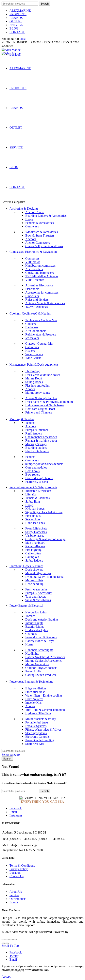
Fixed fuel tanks (35, 692)
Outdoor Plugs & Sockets (41, 667)
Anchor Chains (34, 212)
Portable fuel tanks (36, 722)
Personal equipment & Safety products (33, 487)
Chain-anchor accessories (41, 437)
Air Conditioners (35, 331)
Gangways (32, 226)
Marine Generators (37, 664)
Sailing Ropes (34, 382)
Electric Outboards (37, 451)
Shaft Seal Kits (34, 743)
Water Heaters (34, 354)
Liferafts (30, 494)
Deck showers (34, 569)
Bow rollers (32, 474)
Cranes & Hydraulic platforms (44, 246)
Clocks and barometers (39, 272)
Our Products (17, 898)
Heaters (30, 350)
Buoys (29, 219)
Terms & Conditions (22, 865)
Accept (6, 976)
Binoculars (32, 296)
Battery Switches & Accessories (45, 657)
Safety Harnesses (36, 532)
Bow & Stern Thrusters (39, 235)
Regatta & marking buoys (41, 440)
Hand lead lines (35, 523)
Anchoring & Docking (23, 208)
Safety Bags (32, 501)
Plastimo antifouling (37, 385)
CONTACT (17, 32)
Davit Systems (34, 699)
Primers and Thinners (38, 412)
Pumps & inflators (36, 430)
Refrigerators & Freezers (40, 334)
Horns (29, 644)
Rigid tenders (33, 433)
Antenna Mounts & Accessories (45, 303)
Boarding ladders (36, 447)
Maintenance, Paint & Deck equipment (33, 364)
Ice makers (32, 338)
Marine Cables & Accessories (43, 660)
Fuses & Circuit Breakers (41, 637)
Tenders (30, 422)
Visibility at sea (34, 535)
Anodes (30, 389)
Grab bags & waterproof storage (45, 539)
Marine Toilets (34, 580)
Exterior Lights (34, 626)
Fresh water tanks (36, 589)
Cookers (30, 323)
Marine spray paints (37, 392)
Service (14, 895)
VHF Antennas (34, 279)
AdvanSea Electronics (39, 285)
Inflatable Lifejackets (38, 490)
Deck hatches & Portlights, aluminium (49, 401)
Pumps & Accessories (38, 593)
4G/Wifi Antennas (36, 306)
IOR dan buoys (34, 508)
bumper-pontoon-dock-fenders (44, 464)
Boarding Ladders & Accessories (45, 215)
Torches (30, 616)
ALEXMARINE (20, 10)
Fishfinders (32, 289)
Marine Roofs (33, 378)
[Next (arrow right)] (7, 943)
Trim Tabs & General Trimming (45, 709)
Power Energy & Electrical (26, 605)
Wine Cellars (33, 357)
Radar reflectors (35, 546)
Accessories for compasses (42, 292)
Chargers (31, 633)
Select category (11, 754)
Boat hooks (32, 471)
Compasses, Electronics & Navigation (33, 251)
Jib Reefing (32, 371)
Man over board (35, 542)
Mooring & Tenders (21, 419)
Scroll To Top (10, 945)
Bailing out (32, 557)
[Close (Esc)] (3, 939)
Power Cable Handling (39, 740)
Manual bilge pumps (38, 573)
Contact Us (16, 876)
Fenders (30, 456)
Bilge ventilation (35, 688)
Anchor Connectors (37, 242)
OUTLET (15, 21)
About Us (15, 891)
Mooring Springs (35, 444)
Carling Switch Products (40, 675)
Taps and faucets (35, 596)
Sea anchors (32, 519)
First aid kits (33, 515)
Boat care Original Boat (40, 409)
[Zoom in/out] (15, 939)
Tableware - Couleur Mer (41, 320)
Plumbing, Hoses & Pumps (26, 566)
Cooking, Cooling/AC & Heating (30, 313)
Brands (13, 902)
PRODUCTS (17, 14)
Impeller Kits (33, 702)
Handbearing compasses (40, 265)
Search (45, 3)
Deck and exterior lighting (41, 619)
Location (15, 872)
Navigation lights (36, 612)
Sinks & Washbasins (38, 600)
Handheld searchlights (39, 650)
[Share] (7, 939)
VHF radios (32, 262)
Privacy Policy (18, 869)
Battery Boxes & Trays (39, 641)
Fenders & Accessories (39, 222)
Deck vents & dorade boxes (42, 374)
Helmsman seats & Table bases (44, 405)
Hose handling (34, 584)
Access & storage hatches (41, 398)
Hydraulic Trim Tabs (38, 713)
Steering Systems (36, 733)
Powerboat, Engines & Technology (31, 681)
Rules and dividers (36, 299)
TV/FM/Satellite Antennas (41, 276)
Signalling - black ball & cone (43, 512)
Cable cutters (33, 553)
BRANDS (16, 17)
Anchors (30, 239)
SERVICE (16, 25)
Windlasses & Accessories (41, 232)
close (23, 38)
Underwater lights (36, 630)
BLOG (13, 28)
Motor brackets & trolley (40, 719)
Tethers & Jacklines (37, 498)
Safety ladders (34, 560)
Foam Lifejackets (36, 528)
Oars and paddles (36, 467)
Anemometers (34, 269)
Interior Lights (34, 623)
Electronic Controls (37, 736)
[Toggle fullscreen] (11, 939)
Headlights (32, 653)
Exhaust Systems (35, 726)
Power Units (33, 671)
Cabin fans (32, 347)
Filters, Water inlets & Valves (43, 729)
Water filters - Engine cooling (43, 695)
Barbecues (31, 327)
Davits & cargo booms (39, 478)
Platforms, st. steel (36, 481)
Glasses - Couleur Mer (39, 343)
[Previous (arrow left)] (3, 943)
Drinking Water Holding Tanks (44, 576)
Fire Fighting (33, 549)
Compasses (32, 258)
